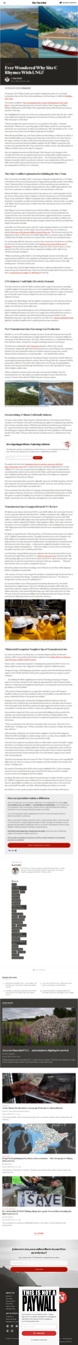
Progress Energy (17, 949)
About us (9, 1296)
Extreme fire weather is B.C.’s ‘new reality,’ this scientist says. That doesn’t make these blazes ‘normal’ (21, 985)
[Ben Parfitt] (8, 79)
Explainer (6, 1156)
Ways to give (10, 1306)
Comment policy (67, 1338)
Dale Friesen (16, 903)
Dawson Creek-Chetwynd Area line (18, 907)
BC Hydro (15, 892)
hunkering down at (32, 464)
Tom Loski (15, 955)
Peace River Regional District (18, 942)
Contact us (9, 1316)
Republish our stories (13, 1322)
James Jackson (24, 1111)
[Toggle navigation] (4, 2)
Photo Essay (7, 1048)
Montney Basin (16, 928)
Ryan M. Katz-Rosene (10, 1111)
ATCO (14, 884)
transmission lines (17, 958)
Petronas (15, 946)
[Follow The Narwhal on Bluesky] (8, 1326)
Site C (14, 952)
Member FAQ (10, 1309)
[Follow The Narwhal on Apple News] (8, 1331)
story (47, 556)
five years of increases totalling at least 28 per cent (30, 233)
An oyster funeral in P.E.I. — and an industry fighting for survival (35, 1050)
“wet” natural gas (33, 346)
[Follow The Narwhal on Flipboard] (12, 1326)
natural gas (15, 931)
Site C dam (21, 952)
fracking (14, 917)
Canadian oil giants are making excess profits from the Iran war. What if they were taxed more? (21, 993)
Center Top (15, 898)
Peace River (16, 939)
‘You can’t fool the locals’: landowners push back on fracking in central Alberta (57, 984)
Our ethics (9, 1304)
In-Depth (9, 64)
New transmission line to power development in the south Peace (36, 104)
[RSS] (12, 1331)
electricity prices (17, 914)
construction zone (15, 467)
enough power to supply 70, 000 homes (25, 273)
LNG (13, 925)
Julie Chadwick (8, 1217)
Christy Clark (16, 900)
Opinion (5, 1106)
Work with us (10, 1301)
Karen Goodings (17, 922)
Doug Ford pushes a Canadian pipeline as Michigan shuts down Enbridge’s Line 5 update (58, 992)
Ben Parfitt (17, 78)
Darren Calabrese (9, 1054)
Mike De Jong (21, 925)
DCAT (14, 911)
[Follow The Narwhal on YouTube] (17, 1326)
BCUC (22, 892)
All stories (39, 1233)
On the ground (8, 1209)
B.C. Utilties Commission (16, 888)
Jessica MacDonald (18, 919)
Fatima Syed (8, 1164)
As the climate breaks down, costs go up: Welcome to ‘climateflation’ (32, 1108)
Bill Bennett (15, 895)
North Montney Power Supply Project (18, 935)
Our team (9, 1298)
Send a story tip (11, 1319)
